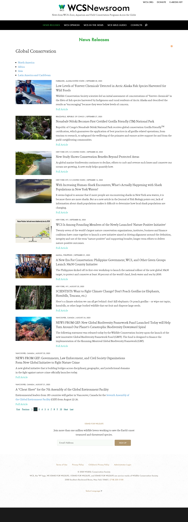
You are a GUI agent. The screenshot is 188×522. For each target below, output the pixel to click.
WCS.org (148, 2)
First (18, 409)
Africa (21, 66)
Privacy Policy (78, 465)
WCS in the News (93, 25)
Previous (25, 409)
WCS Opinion (72, 25)
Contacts (136, 25)
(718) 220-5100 (116, 480)
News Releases (51, 25)
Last (71, 409)
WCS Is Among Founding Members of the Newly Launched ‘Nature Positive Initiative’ (111, 225)
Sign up (122, 443)
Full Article (62, 109)
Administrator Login (122, 465)
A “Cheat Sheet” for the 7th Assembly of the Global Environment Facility (62, 389)
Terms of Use (61, 465)
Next (66, 409)
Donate (161, 2)
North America (26, 62)
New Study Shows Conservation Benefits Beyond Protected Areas (97, 157)
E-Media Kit (176, 2)
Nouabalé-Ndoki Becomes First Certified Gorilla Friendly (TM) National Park (105, 121)
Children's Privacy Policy (98, 465)
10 (61, 409)
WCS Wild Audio (117, 25)
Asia (20, 71)
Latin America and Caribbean (34, 75)
